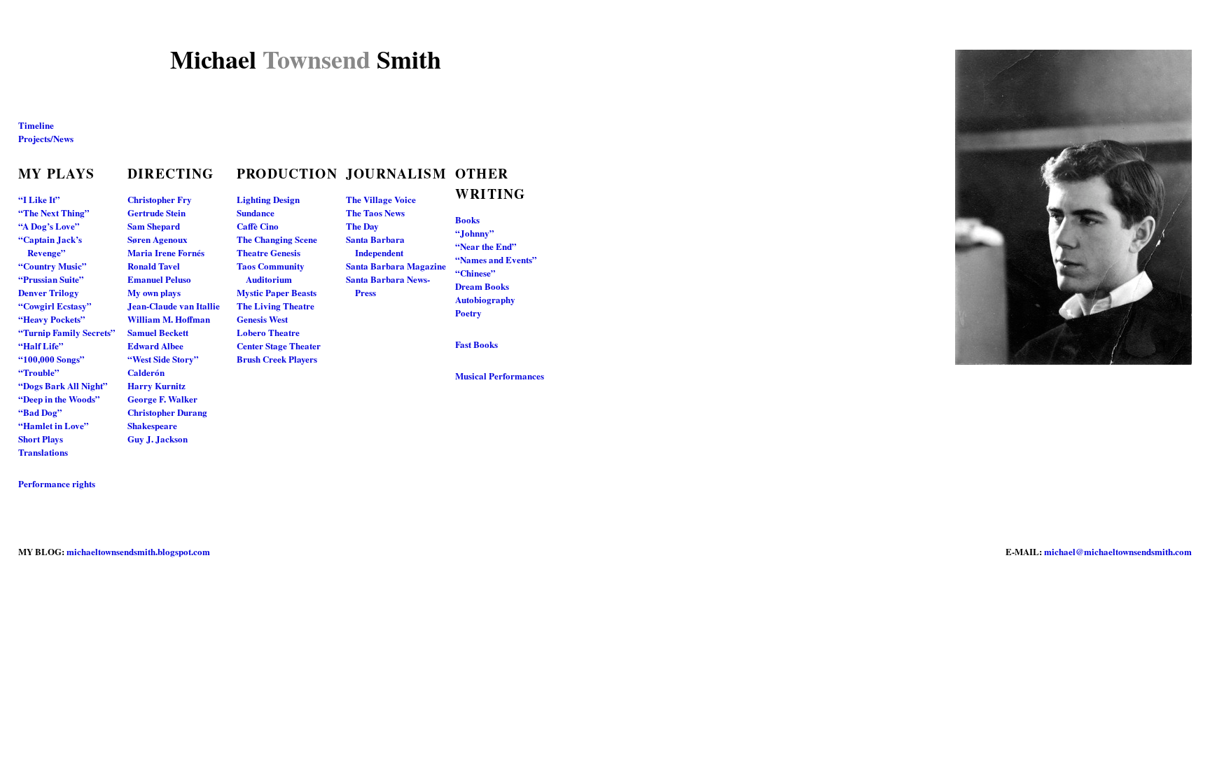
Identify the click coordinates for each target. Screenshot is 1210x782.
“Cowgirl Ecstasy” (55, 305)
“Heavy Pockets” (51, 319)
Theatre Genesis (268, 252)
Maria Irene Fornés (165, 252)
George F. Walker (162, 398)
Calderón (146, 372)
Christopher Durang (167, 412)
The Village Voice (381, 199)
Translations (43, 452)
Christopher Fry (159, 199)
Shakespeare (152, 425)
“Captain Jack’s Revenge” (50, 245)
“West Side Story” (163, 358)
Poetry (468, 312)
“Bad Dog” (40, 412)
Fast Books (476, 344)
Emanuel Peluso (159, 279)
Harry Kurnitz (156, 385)
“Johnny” (474, 232)
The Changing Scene (277, 239)
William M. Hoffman (168, 319)
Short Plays (40, 438)
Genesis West (262, 319)
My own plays (154, 292)
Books (467, 219)
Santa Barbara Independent (375, 245)
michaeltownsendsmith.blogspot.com (138, 551)
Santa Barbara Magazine (396, 265)
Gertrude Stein (156, 212)
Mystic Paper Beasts (277, 292)
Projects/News (46, 138)
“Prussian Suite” (51, 279)
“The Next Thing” (54, 212)
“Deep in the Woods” (59, 398)
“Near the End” (486, 246)
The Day (362, 225)
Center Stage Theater (279, 345)
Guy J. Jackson (157, 438)
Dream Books (482, 286)
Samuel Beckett (157, 332)
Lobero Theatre (268, 332)
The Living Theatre (275, 305)
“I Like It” (39, 199)
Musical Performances (499, 375)
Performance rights (56, 483)
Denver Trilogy (48, 292)
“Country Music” (52, 265)
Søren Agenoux (157, 239)
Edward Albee (155, 345)
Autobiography (485, 299)
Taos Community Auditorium (271, 272)
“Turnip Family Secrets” (67, 332)
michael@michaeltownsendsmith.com (1118, 551)
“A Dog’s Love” (49, 225)
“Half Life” (41, 345)
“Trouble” (39, 372)
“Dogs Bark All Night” (63, 385)
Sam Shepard (153, 225)
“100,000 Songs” (51, 358)
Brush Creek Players (277, 358)
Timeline (36, 125)
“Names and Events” (496, 259)
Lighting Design (268, 199)
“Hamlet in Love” (53, 425)
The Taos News (375, 212)
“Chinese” (475, 272)
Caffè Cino (258, 225)
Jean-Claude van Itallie (173, 305)
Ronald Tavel (153, 265)
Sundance (255, 212)
